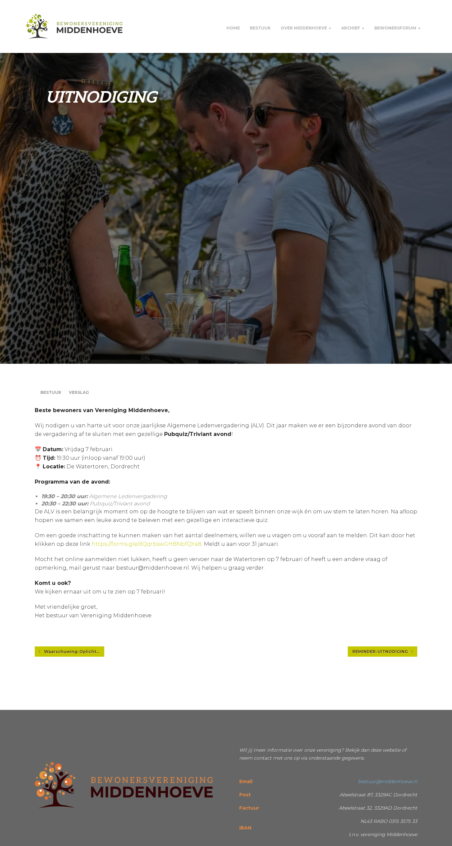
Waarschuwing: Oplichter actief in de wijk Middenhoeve (73, 651)
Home (233, 27)
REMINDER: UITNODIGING (380, 651)
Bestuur (260, 27)
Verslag (79, 392)
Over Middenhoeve (304, 27)
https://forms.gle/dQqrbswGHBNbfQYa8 (147, 544)
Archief (351, 27)
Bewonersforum (395, 27)
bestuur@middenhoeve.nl (387, 781)
